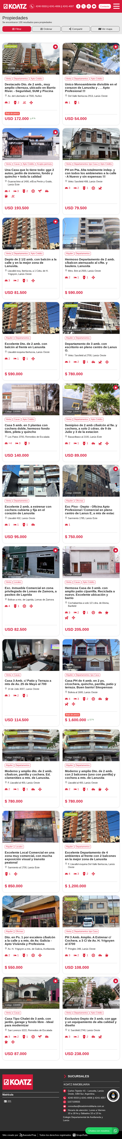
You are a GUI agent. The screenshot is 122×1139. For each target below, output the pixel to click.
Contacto (104, 6)
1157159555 (74, 1101)
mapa (109, 29)
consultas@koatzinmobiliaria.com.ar (86, 1106)
